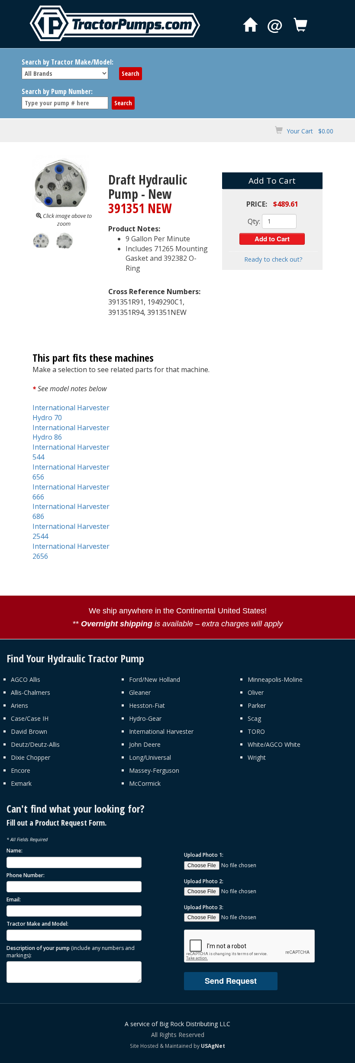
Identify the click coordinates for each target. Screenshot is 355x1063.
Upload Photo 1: (203, 855)
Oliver (256, 692)
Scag (254, 718)
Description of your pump (70, 951)
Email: (13, 899)
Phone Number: (25, 875)
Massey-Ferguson (154, 770)
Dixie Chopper (30, 757)
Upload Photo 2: (203, 881)
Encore (20, 770)
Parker (257, 705)
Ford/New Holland (154, 679)
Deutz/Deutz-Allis (35, 744)
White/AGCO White (274, 744)
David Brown (29, 731)
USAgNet (213, 1045)
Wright (257, 757)
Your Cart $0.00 (310, 131)
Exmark (21, 783)
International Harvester (161, 731)
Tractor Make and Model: (37, 923)
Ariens (19, 705)
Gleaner (140, 692)
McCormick (145, 783)
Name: (14, 850)
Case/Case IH (29, 718)
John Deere (145, 744)
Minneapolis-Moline (275, 679)
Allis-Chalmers (30, 692)
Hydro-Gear (145, 718)
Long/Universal (150, 757)
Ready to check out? (273, 259)
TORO (256, 731)
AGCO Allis (25, 679)
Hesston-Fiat (147, 705)
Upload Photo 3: (203, 907)
